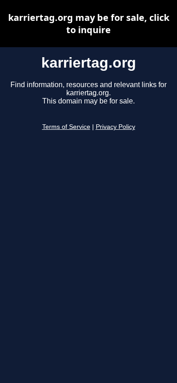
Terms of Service (66, 126)
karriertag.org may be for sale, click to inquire (88, 23)
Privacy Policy (115, 126)
